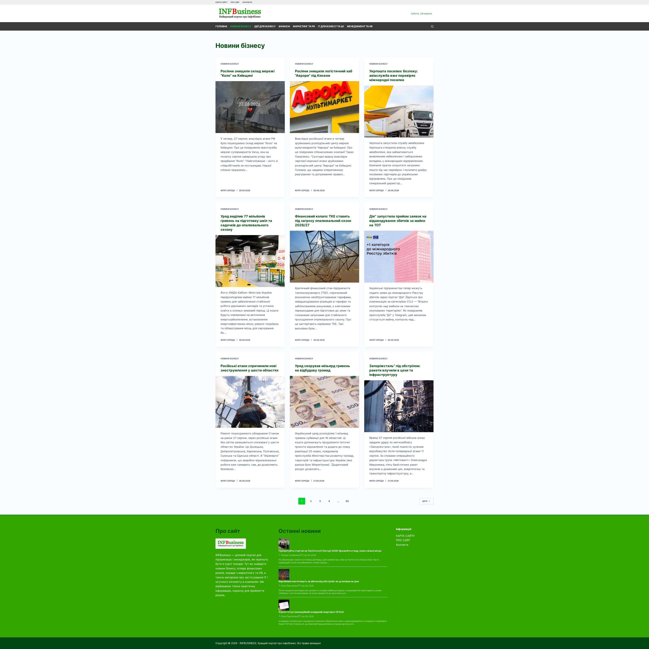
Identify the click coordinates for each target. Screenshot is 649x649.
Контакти (247, 2)
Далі (424, 501)
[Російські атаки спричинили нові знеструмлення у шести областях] (250, 402)
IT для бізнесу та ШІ (331, 26)
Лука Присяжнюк (289, 585)
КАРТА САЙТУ (221, 2)
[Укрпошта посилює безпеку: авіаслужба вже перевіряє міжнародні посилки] (399, 112)
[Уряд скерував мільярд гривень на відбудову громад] (324, 402)
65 (347, 501)
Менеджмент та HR (359, 26)
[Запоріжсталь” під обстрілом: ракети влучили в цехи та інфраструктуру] (399, 406)
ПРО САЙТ (235, 2)
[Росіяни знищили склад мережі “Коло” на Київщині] (250, 107)
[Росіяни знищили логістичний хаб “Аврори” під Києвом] (324, 107)
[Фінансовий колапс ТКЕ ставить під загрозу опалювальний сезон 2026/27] (324, 257)
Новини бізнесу (240, 26)
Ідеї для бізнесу (264, 26)
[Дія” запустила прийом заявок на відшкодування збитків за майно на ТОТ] (399, 257)
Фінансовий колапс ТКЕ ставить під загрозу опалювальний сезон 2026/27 (323, 220)
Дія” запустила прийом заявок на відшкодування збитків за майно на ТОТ (397, 220)
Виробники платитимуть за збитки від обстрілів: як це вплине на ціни (319, 581)
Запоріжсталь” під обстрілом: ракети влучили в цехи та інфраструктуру (394, 370)
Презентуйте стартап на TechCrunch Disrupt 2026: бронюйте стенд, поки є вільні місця (330, 550)
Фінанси (284, 26)
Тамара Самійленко (291, 555)
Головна (221, 26)
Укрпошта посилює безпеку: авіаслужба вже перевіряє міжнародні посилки (393, 75)
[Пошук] (432, 26)
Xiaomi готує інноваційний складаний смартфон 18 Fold (311, 611)
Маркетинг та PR (304, 26)
